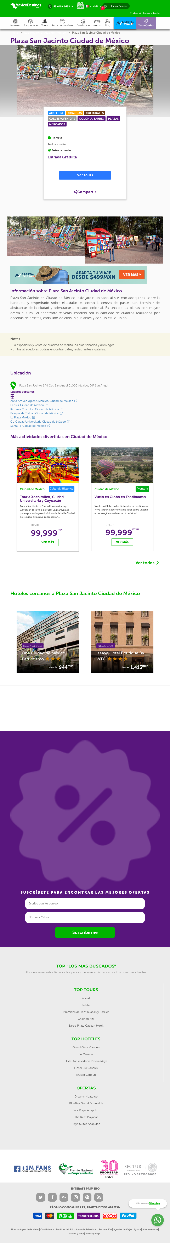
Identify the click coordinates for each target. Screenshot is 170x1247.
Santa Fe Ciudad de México (28, 426)
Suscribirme (85, 932)
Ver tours (85, 175)
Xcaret (86, 998)
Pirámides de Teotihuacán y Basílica (86, 1012)
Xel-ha (86, 1005)
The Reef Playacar (86, 1117)
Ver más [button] (47, 542)
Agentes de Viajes (122, 1229)
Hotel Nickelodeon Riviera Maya (86, 1061)
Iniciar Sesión (118, 6)
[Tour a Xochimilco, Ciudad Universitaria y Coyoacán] (48, 465)
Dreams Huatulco (86, 1096)
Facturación (105, 1229)
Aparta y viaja (76, 1233)
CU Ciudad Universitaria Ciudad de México (38, 421)
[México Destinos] (28, 6)
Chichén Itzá (86, 1019)
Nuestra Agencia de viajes (25, 1229)
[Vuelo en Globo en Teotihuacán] (122, 465)
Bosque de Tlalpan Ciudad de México (35, 413)
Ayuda (137, 1229)
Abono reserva (150, 1229)
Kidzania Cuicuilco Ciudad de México (35, 409)
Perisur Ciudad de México (27, 405)
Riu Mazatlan (86, 1054)
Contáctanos (47, 1229)
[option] (46, 236)
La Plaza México (21, 417)
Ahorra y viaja (92, 1233)
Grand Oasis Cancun (86, 1047)
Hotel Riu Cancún (86, 1068)
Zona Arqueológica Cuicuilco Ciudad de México (42, 401)
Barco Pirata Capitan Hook (85, 1025)
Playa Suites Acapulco (86, 1124)
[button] (64, 23)
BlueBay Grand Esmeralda (86, 1103)
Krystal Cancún (86, 1075)
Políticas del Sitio (65, 1229)
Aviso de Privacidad (86, 1229)
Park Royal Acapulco (86, 1110)
